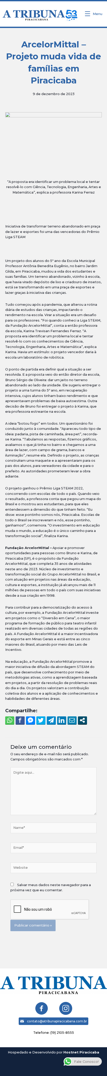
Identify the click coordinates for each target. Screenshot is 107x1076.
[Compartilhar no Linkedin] (61, 720)
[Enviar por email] (72, 720)
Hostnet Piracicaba (81, 1052)
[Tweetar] (40, 720)
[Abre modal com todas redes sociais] (82, 720)
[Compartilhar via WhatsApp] (9, 720)
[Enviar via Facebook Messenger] (30, 720)
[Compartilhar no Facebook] (20, 720)
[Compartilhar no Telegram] (51, 720)
